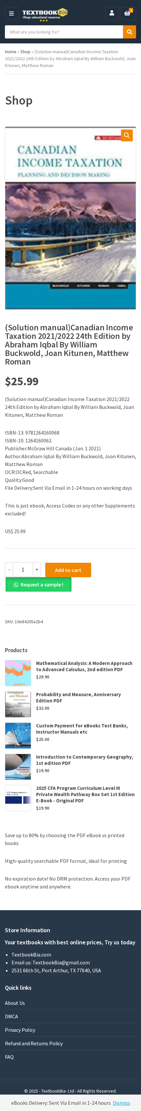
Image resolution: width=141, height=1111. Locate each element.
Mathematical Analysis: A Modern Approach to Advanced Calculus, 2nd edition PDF (84, 666)
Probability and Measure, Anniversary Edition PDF (78, 697)
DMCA (11, 1016)
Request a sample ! (42, 584)
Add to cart (68, 570)
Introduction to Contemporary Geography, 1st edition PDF (84, 760)
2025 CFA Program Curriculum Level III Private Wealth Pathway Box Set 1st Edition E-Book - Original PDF (85, 794)
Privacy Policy (20, 1030)
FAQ (9, 1056)
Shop (25, 52)
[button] (127, 135)
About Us (15, 1003)
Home (10, 52)
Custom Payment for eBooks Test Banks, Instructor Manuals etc (82, 728)
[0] (127, 13)
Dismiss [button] (121, 1102)
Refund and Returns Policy (34, 1043)
